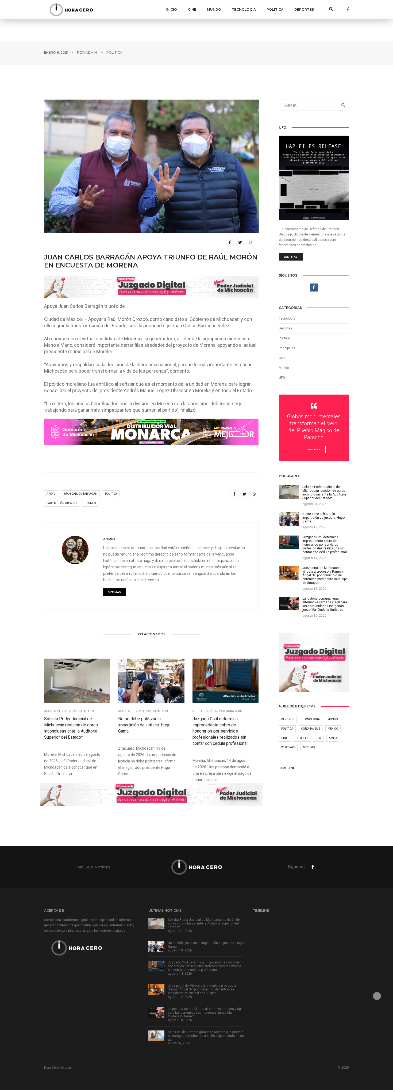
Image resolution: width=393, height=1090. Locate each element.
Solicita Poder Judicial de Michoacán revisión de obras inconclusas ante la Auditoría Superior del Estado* (71, 728)
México (333, 728)
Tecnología (244, 9)
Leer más (291, 256)
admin (91, 52)
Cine (192, 9)
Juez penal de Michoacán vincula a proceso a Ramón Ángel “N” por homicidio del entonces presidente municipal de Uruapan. (202, 989)
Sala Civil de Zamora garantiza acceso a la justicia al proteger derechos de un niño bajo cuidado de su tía (206, 1035)
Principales (287, 348)
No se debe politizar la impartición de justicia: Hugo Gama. (144, 725)
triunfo (90, 503)
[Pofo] (71, 9)
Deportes (304, 9)
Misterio (309, 747)
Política (275, 9)
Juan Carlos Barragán (80, 493)
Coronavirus (310, 728)
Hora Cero (86, 711)
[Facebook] (346, 9)
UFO (282, 378)
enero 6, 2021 (56, 52)
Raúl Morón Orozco (62, 503)
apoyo (51, 493)
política (111, 493)
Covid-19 (301, 738)
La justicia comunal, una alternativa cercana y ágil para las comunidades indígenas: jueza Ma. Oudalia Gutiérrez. (205, 1012)
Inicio (171, 9)
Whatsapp (288, 747)
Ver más (114, 592)
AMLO (333, 738)
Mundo (214, 9)
